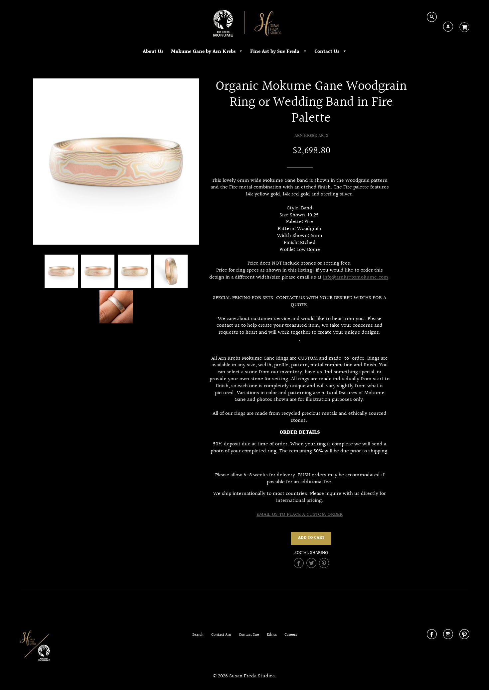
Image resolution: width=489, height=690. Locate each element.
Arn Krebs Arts (311, 136)
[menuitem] (153, 51)
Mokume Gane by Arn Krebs (204, 52)
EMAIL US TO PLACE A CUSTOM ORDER (299, 515)
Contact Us (327, 52)
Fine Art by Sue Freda (275, 52)
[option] (116, 161)
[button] (311, 538)
